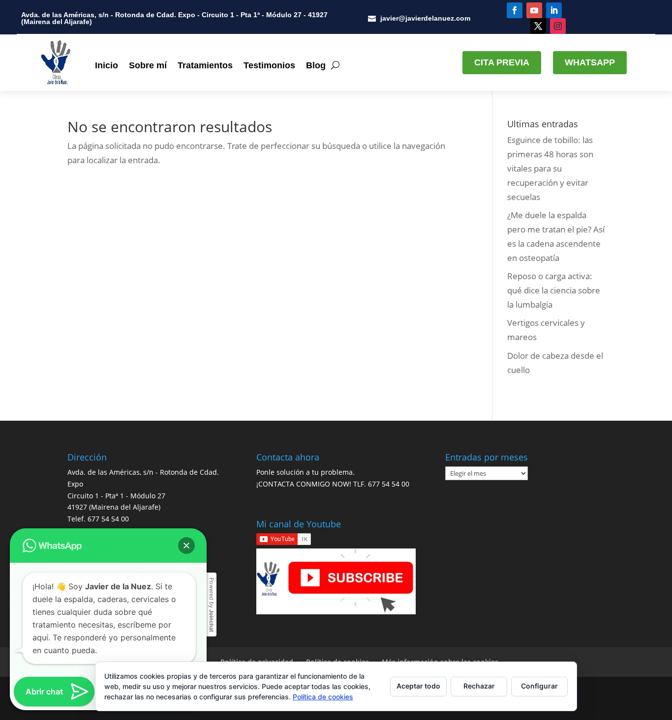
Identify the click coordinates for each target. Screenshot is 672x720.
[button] (186, 545)
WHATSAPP (590, 62)
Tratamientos (205, 65)
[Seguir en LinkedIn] (554, 10)
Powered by (211, 604)
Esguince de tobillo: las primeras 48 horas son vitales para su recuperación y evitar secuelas (550, 168)
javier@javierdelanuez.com (425, 18)
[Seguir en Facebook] (514, 10)
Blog (316, 65)
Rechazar (479, 686)
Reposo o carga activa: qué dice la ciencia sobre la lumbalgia (553, 290)
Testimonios (269, 65)
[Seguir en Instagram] (558, 26)
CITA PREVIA (501, 62)
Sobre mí (148, 65)
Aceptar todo (418, 686)
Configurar (539, 686)
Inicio (106, 65)
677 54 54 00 (108, 518)
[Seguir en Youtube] (534, 10)
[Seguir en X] (538, 26)
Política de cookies (323, 696)
